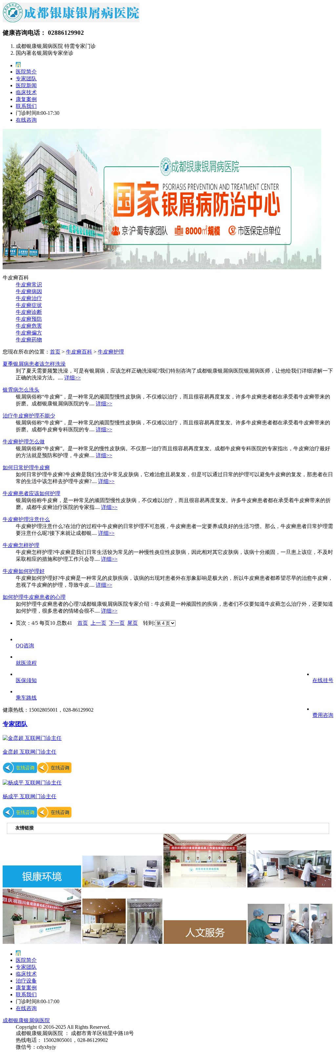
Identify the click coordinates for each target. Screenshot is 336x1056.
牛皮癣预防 (29, 319)
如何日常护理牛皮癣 (26, 467)
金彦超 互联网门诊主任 (29, 752)
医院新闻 (26, 85)
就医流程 (26, 663)
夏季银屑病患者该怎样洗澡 (34, 364)
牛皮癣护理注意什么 (26, 519)
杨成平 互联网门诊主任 (29, 796)
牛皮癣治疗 (29, 298)
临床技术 (26, 92)
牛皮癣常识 (29, 284)
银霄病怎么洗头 (21, 390)
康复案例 (26, 99)
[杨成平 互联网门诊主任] (32, 782)
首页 (55, 352)
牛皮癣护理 (111, 352)
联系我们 (26, 106)
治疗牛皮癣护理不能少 (29, 415)
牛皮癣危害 (29, 326)
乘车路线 (26, 698)
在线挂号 (322, 680)
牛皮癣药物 (29, 339)
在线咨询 (26, 120)
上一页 (98, 623)
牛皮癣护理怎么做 (24, 441)
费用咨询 (322, 715)
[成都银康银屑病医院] (71, 20)
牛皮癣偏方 (29, 332)
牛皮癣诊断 (29, 312)
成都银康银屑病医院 (26, 1020)
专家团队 (26, 78)
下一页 (117, 623)
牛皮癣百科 (79, 352)
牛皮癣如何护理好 (24, 571)
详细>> (72, 377)
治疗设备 (26, 981)
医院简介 (26, 71)
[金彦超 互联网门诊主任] (32, 738)
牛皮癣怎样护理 (21, 545)
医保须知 (26, 680)
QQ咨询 (25, 645)
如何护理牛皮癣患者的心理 (34, 597)
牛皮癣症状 (29, 305)
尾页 (132, 623)
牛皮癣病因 (29, 291)
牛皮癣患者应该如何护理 (31, 493)
